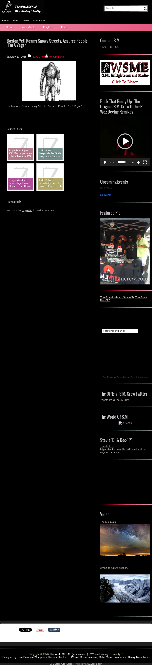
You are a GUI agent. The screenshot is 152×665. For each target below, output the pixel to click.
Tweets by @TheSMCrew (114, 399)
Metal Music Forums (110, 657)
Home (9, 27)
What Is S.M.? (40, 20)
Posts (64, 27)
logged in (27, 210)
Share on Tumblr (54, 630)
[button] (125, 141)
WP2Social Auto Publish (61, 664)
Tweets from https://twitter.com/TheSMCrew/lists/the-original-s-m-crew (123, 449)
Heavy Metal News (139, 657)
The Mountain (108, 521)
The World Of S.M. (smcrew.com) (68, 654)
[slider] (122, 162)
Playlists (48, 27)
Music (16, 20)
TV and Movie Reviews (84, 657)
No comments (56, 56)
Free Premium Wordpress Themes (37, 657)
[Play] (105, 162)
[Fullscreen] (145, 162)
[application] (125, 141)
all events (105, 194)
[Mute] (139, 162)
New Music (28, 27)
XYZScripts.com (94, 664)
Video (26, 20)
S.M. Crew (38, 56)
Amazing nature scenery (114, 567)
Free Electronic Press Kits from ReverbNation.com (125, 377)
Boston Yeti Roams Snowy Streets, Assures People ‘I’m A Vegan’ (44, 106)
